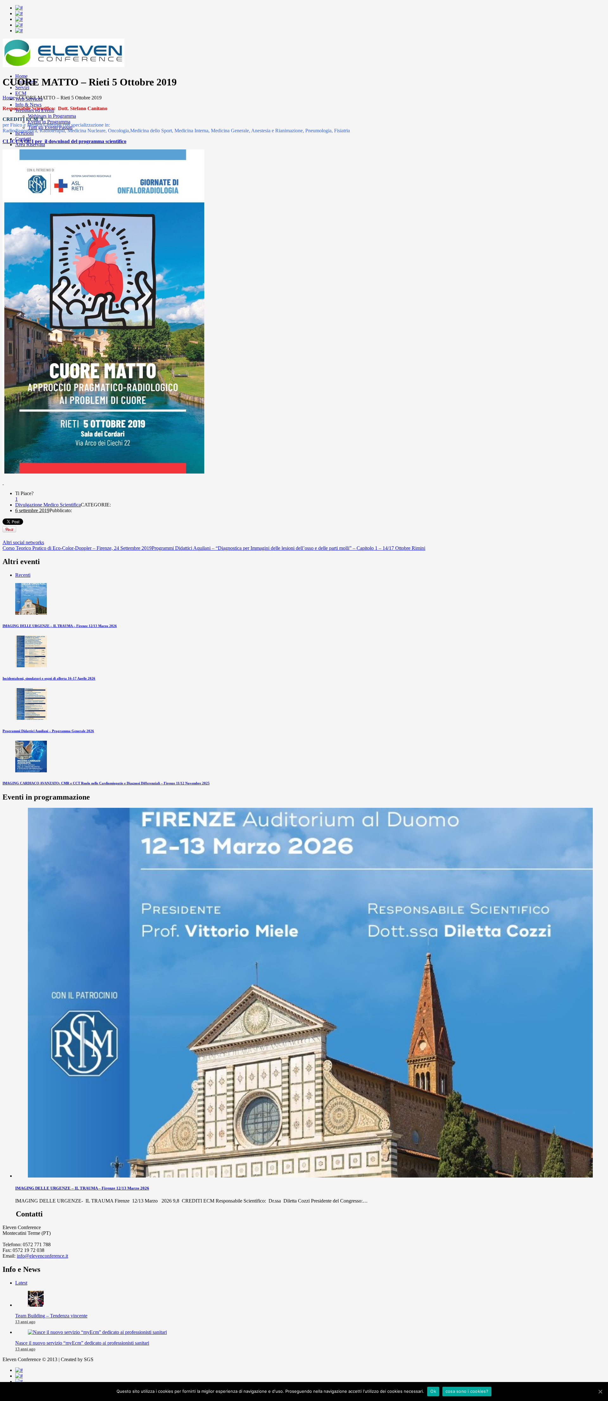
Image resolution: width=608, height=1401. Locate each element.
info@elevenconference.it (42, 1256)
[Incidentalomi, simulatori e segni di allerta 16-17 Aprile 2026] (31, 665)
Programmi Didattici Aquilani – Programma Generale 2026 (48, 731)
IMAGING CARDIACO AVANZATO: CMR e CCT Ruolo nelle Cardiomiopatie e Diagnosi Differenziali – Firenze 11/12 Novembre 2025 (106, 783)
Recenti (22, 575)
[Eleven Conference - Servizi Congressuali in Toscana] (63, 65)
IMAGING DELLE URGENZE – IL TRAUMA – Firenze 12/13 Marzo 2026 (60, 626)
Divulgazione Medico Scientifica (48, 504)
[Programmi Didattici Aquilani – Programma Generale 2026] (31, 718)
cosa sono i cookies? (467, 1391)
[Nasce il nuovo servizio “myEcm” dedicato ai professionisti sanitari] (97, 1332)
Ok (433, 1391)
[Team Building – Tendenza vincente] (36, 1305)
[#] (19, 7)
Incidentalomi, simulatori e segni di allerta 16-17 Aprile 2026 (49, 678)
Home (9, 97)
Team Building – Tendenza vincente (51, 1315)
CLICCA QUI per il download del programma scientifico (64, 141)
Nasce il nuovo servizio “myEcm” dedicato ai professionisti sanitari (82, 1343)
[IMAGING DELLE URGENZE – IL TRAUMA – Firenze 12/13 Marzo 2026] (31, 613)
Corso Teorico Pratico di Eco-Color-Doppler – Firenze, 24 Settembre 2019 (77, 548)
